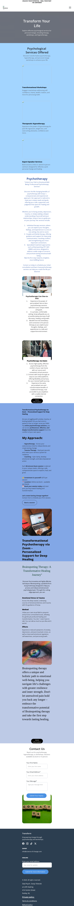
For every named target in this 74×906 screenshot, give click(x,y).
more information (37, 401)
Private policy (28, 897)
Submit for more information (35, 872)
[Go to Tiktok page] (31, 844)
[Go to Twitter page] (35, 844)
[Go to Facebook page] (23, 844)
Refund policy (27, 905)
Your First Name (31, 763)
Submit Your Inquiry (36, 796)
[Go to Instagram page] (27, 844)
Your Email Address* (33, 772)
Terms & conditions (29, 901)
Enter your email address (30, 861)
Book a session (29, 502)
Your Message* (31, 781)
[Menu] (70, 7)
